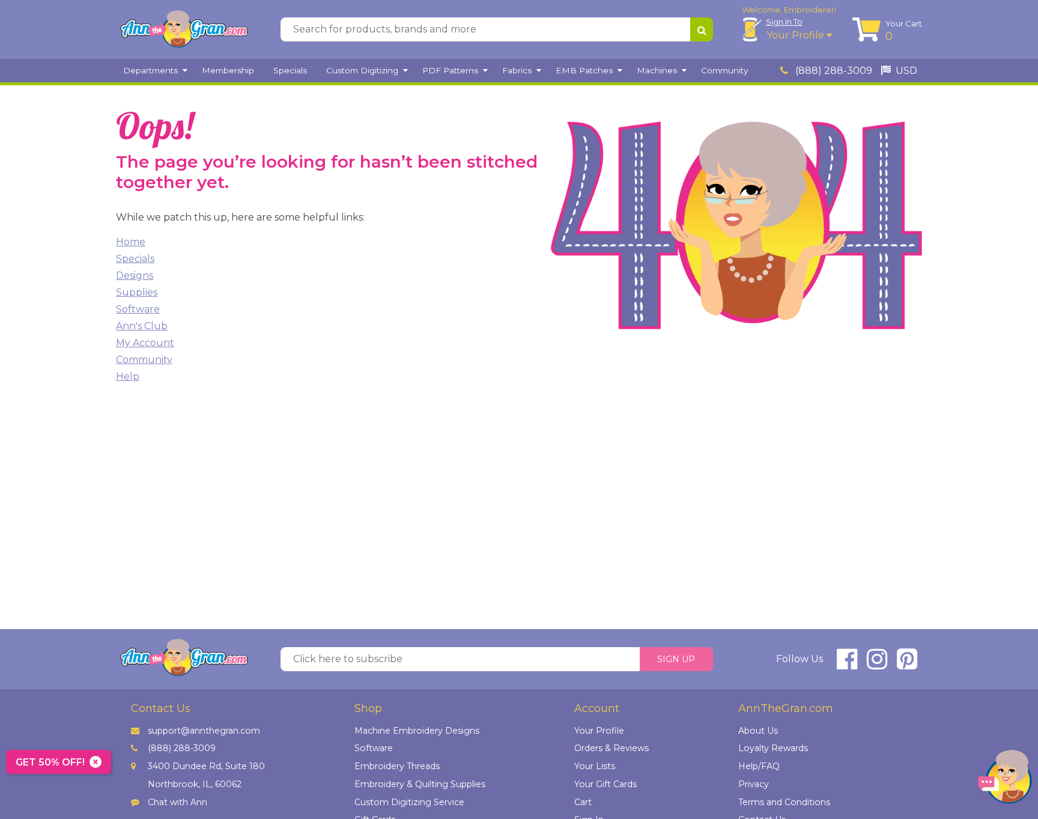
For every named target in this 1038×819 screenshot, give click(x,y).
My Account (145, 343)
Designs (134, 275)
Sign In (784, 21)
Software (138, 309)
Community (144, 359)
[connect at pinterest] (907, 664)
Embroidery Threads (397, 766)
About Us (758, 730)
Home (130, 242)
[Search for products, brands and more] (701, 29)
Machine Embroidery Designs (416, 730)
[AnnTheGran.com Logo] (184, 29)
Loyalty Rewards (773, 748)
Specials (135, 258)
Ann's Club (142, 326)
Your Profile (796, 35)
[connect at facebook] (847, 664)
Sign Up (676, 659)
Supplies (136, 292)
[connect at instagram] (877, 664)
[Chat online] (1005, 779)
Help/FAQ (759, 766)
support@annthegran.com (204, 730)
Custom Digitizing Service (409, 802)
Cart (583, 802)
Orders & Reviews (611, 748)
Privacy (753, 784)
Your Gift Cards (605, 784)
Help (127, 376)
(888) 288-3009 (832, 70)
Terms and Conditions (784, 802)
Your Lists (594, 766)
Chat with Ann (177, 802)
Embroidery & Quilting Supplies (419, 784)
